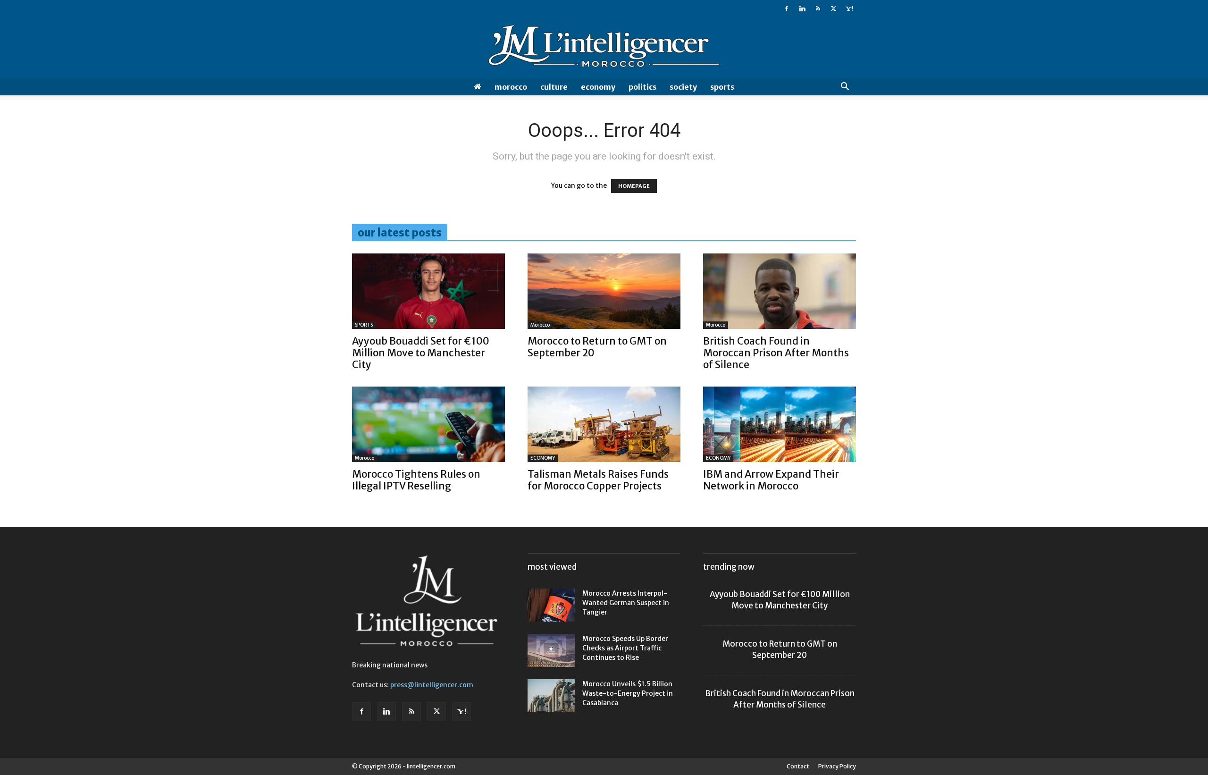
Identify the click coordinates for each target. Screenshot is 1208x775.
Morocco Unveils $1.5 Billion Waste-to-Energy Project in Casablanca (627, 693)
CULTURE (554, 87)
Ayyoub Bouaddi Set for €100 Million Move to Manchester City (420, 353)
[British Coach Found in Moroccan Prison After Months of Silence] (779, 291)
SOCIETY (683, 87)
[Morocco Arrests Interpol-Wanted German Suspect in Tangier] (551, 605)
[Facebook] (787, 8)
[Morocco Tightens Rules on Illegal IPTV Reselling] (428, 424)
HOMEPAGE (634, 186)
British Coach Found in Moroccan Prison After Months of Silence (776, 353)
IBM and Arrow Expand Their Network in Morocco (771, 480)
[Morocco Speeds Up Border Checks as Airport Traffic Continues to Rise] (551, 650)
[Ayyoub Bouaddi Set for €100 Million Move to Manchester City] (428, 291)
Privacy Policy (837, 766)
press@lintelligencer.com (431, 685)
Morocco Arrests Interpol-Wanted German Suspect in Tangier (625, 602)
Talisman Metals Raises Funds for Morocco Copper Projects (598, 480)
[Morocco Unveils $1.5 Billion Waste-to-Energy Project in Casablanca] (551, 695)
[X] (833, 8)
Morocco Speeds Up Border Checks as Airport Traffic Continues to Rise (625, 648)
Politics (642, 87)
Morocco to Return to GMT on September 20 (597, 347)
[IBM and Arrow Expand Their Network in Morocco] (779, 424)
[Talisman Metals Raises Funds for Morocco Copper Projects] (604, 424)
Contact (798, 766)
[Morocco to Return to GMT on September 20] (604, 291)
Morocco (511, 87)
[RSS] (818, 8)
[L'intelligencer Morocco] (604, 48)
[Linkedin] (802, 8)
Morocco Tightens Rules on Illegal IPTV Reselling (416, 480)
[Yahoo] (849, 8)
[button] (844, 87)
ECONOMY (598, 87)
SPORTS (722, 87)
